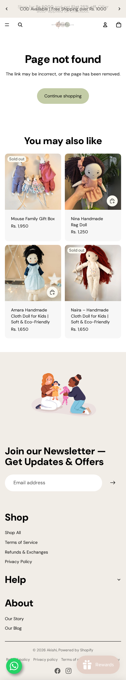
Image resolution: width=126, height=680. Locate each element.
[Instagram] (68, 671)
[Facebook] (57, 671)
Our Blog (13, 628)
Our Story (14, 618)
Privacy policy (45, 659)
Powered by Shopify (75, 650)
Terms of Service (21, 542)
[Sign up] (113, 483)
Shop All (13, 532)
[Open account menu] (105, 24)
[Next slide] (119, 9)
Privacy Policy (18, 561)
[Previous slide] (6, 9)
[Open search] (20, 24)
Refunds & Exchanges (26, 552)
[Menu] (7, 25)
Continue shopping (63, 96)
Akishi (52, 650)
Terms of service (75, 659)
